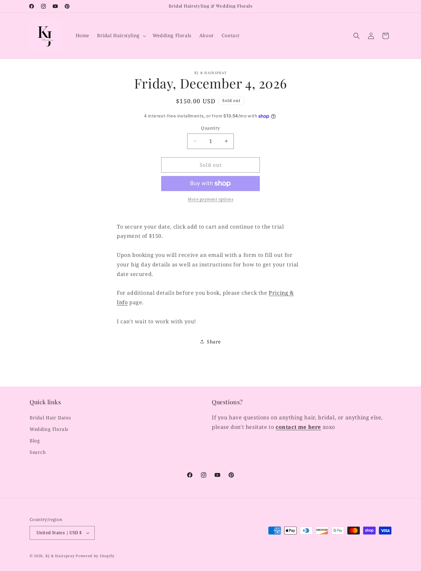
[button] (121, 35)
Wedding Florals (49, 429)
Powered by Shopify (95, 555)
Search (38, 452)
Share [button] (214, 341)
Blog (35, 440)
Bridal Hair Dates (50, 417)
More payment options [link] (210, 199)
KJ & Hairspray (60, 555)
